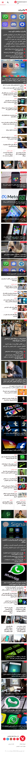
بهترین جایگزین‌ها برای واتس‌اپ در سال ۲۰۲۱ (7, 502)
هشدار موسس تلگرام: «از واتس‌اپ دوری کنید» (9, 279)
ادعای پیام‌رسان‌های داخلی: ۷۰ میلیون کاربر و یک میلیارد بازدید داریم (14, 185)
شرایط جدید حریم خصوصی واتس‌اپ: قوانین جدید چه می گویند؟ (13, 557)
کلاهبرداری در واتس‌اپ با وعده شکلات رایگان (15, 694)
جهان (16, 120)
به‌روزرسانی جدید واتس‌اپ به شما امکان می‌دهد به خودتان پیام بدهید (14, 56)
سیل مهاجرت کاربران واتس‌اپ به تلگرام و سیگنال (14, 541)
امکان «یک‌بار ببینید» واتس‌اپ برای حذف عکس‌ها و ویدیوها (9, 457)
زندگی (16, 305)
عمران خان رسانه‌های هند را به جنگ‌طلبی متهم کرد (21, 503)
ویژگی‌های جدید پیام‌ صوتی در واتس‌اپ (10, 315)
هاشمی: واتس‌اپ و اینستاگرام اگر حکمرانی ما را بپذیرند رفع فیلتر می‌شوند (9, 94)
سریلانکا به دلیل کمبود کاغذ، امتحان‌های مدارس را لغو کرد (14, 352)
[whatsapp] (4, 739)
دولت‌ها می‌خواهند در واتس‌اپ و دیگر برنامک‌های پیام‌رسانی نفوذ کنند (16, 657)
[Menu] (2, 2)
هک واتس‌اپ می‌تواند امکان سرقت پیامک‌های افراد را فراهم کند (8, 628)
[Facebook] (17, 739)
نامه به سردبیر (11, 744)
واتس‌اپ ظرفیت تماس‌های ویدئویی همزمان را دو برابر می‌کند (14, 727)
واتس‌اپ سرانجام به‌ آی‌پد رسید (17, 31)
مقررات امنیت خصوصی (20, 746)
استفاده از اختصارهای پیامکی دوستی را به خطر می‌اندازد (13, 85)
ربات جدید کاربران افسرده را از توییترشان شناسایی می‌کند (10, 301)
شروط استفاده (22, 744)
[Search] (8, 2)
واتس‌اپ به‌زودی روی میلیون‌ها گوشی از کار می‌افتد (21, 154)
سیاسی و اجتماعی (14, 91)
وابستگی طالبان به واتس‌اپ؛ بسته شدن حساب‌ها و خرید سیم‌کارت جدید (9, 124)
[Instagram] (11, 739)
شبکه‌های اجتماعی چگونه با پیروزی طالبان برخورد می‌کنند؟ (14, 451)
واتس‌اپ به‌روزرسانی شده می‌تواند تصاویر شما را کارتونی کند (14, 49)
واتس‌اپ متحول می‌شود (11, 130)
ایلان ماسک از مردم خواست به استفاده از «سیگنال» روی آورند (14, 560)
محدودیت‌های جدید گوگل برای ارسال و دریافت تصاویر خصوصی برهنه (13, 88)
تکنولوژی (25, 13)
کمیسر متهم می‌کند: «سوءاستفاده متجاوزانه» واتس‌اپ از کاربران (9, 465)
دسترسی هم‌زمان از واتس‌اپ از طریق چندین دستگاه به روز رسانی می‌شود (14, 675)
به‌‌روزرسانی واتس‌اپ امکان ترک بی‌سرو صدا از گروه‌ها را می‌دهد (13, 53)
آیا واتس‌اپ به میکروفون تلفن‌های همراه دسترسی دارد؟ (9, 138)
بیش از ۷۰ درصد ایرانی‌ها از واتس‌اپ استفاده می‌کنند (11, 287)
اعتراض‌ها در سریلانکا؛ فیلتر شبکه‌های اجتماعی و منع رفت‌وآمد (15, 340)
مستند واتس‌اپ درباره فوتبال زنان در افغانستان (9, 116)
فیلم (16, 113)
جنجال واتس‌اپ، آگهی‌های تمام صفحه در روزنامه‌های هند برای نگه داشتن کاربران (14, 587)
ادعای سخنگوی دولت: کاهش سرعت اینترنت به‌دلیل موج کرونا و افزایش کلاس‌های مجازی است (14, 381)
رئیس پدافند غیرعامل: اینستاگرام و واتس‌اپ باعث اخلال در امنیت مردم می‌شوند (14, 238)
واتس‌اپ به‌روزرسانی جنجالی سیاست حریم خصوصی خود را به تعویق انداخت (15, 583)
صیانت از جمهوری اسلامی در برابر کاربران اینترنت (13, 387)
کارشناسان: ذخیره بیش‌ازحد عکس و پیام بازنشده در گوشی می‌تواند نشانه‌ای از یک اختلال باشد (14, 80)
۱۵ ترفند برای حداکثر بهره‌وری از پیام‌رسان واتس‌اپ (10, 145)
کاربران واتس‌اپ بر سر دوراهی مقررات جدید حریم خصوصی (10, 479)
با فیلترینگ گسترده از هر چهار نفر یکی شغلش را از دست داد (8, 155)
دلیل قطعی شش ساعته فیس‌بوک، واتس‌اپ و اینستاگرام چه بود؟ (15, 434)
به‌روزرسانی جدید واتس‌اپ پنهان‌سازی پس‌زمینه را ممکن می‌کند (10, 102)
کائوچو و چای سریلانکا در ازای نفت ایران (14, 355)
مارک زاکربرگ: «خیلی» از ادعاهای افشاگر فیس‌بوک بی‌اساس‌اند (9, 399)
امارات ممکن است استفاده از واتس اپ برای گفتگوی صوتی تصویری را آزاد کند (21, 628)
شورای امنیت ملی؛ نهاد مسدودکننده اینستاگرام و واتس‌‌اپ (14, 220)
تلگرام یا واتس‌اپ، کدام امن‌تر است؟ (16, 274)
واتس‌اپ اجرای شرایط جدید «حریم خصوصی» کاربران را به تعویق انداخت (13, 553)
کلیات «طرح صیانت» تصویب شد (16, 386)
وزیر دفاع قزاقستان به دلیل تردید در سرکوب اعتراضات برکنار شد (13, 357)
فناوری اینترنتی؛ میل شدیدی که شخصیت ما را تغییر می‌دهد (10, 392)
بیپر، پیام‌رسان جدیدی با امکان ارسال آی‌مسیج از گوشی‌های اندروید (10, 495)
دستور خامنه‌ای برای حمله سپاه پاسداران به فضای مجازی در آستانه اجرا (9, 472)
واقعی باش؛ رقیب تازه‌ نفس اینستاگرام (10, 308)
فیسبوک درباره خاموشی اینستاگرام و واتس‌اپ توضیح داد (15, 417)
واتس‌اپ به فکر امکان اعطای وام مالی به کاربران (14, 711)
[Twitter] (14, 739)
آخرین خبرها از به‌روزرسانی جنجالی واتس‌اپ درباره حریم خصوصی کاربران (9, 487)
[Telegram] (7, 739)
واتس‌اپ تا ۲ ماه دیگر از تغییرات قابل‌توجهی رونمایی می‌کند (7, 610)
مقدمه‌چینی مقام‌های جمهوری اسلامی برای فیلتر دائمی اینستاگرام (15, 255)
